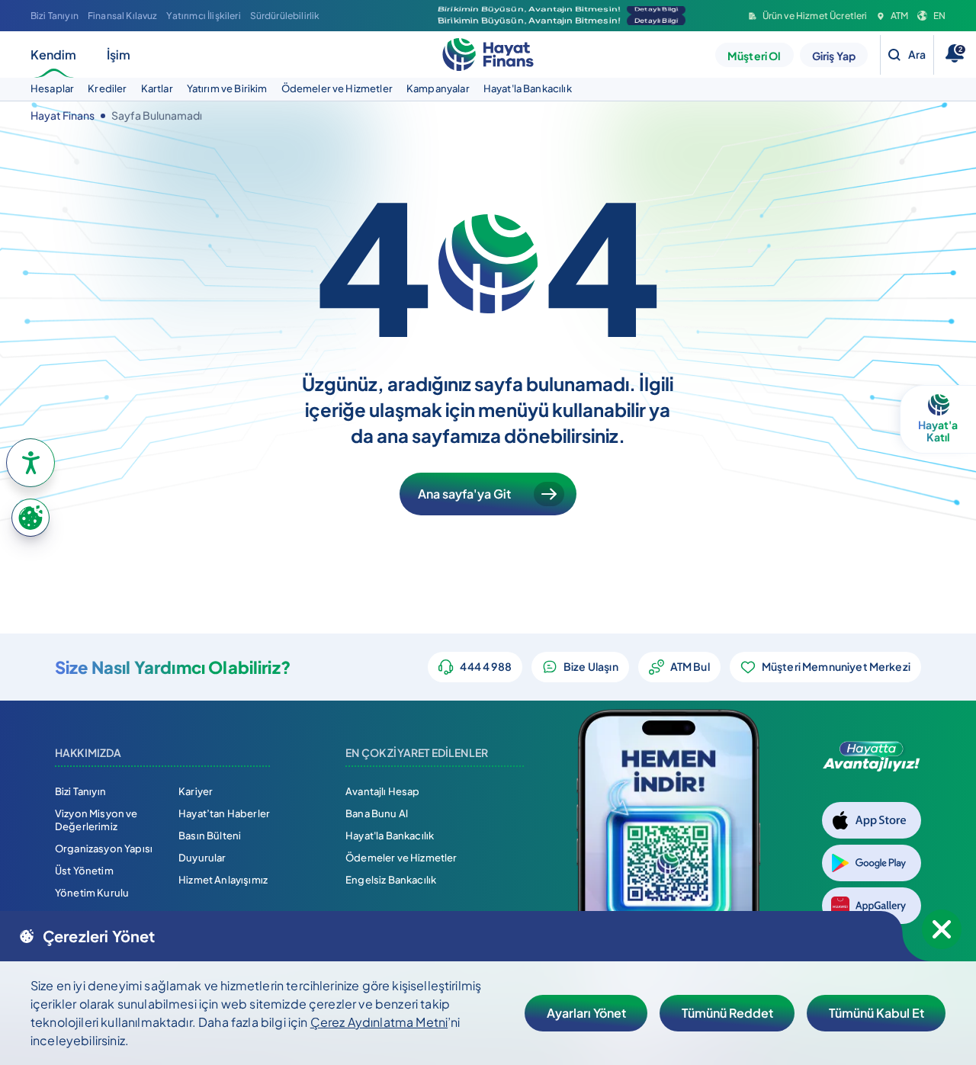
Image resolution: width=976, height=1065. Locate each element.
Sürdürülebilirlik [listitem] (285, 15)
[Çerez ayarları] (30, 518)
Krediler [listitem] (107, 88)
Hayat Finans (62, 115)
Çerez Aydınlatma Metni (379, 1022)
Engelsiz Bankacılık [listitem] (390, 880)
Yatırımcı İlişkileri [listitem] (203, 15)
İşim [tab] (118, 55)
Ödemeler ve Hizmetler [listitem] (337, 88)
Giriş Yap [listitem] (834, 56)
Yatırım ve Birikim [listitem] (227, 88)
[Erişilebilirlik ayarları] (30, 462)
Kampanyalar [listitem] (438, 88)
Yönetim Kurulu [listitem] (92, 893)
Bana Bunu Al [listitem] (376, 813)
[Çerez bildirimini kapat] (942, 929)
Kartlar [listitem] (157, 88)
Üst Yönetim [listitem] (84, 871)
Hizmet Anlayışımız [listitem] (223, 880)
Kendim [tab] (53, 55)
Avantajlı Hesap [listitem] (382, 791)
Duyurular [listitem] (202, 858)
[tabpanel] (488, 89)
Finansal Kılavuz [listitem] (123, 15)
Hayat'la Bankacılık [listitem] (527, 88)
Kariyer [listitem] (195, 791)
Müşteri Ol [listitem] (754, 56)
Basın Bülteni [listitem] (209, 835)
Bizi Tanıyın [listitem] (54, 15)
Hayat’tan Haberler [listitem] (224, 813)
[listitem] (808, 16)
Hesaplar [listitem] (52, 88)
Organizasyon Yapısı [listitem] (103, 848)
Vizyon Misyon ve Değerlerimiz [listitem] (96, 819)
